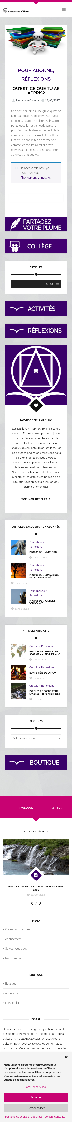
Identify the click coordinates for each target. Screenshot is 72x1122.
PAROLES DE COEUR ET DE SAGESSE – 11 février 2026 (44, 692)
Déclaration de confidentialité (48, 1116)
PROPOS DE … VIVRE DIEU (43, 552)
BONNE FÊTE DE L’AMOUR (43, 672)
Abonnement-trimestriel (35, 177)
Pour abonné (35, 70)
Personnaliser (36, 1108)
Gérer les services (35, 1087)
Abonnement (13, 939)
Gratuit (33, 646)
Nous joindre (13, 958)
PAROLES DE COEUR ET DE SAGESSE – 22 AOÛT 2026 (36, 888)
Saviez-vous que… (16, 948)
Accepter (36, 1097)
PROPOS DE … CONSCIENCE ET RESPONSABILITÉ (44, 576)
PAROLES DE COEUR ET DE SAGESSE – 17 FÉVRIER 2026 (44, 653)
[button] (66, 1057)
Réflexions (36, 79)
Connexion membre (17, 929)
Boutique (10, 983)
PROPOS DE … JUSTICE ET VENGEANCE (43, 602)
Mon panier (12, 1002)
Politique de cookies (17, 1116)
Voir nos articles (34, 499)
